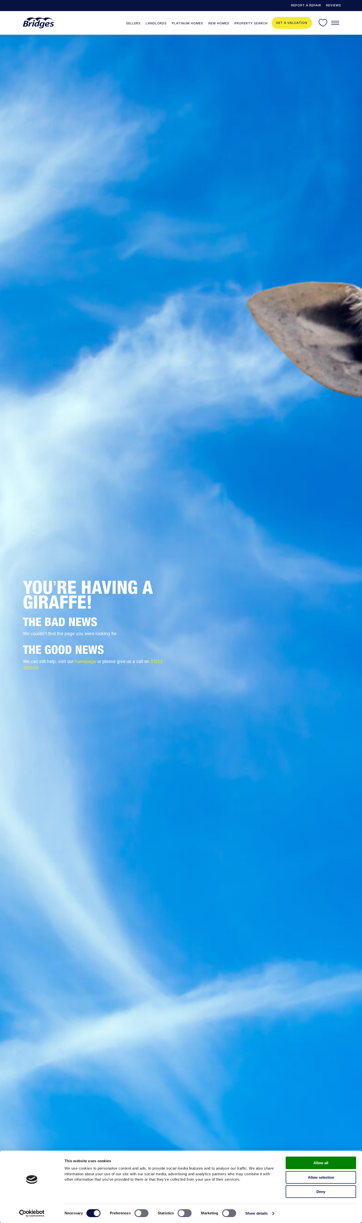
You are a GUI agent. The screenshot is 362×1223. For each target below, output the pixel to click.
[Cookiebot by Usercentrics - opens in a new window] (31, 1213)
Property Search (251, 23)
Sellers (133, 23)
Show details (256, 1213)
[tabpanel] (181, 629)
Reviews (333, 5)
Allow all (320, 1163)
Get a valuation (291, 23)
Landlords (156, 23)
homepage (85, 661)
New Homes (218, 23)
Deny (320, 1192)
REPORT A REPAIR (306, 5)
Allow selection (321, 1177)
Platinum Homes (187, 23)
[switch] (141, 1213)
